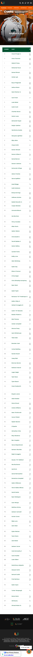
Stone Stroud (15, 403)
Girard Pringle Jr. (16, 54)
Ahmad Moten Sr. (16, 605)
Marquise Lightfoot (17, 135)
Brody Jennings (16, 192)
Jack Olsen (15, 525)
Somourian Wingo (17, 168)
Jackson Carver (16, 546)
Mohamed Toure (16, 67)
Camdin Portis (16, 251)
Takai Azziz (15, 337)
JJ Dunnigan (15, 276)
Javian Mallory (16, 246)
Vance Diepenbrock (17, 445)
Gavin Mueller (15, 555)
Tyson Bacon (15, 381)
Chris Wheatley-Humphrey (19, 280)
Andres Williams (16, 408)
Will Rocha (15, 601)
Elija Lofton (15, 140)
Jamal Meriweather (17, 473)
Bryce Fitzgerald (16, 82)
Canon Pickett (16, 417)
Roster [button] (30, 7)
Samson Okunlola (17, 449)
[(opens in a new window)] (7, 619)
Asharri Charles (16, 174)
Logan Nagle (15, 372)
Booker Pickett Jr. (16, 314)
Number (6, 49)
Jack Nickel (15, 540)
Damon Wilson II (16, 154)
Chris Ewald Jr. (16, 236)
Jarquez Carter (16, 570)
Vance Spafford (16, 178)
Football (3, 8)
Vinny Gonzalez (16, 221)
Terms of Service (24, 640)
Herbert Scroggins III (17, 305)
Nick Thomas (15, 319)
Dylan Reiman (16, 531)
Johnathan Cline (16, 431)
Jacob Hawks (15, 492)
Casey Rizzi (15, 358)
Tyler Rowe (15, 377)
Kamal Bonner (16, 159)
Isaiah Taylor (15, 291)
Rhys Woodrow (16, 435)
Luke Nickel (15, 102)
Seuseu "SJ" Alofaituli (17, 460)
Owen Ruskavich (16, 386)
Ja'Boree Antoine (16, 197)
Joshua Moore (15, 87)
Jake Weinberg (16, 261)
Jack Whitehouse (16, 333)
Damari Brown (16, 72)
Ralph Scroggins (16, 454)
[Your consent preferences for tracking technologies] (2, 654)
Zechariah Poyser (16, 121)
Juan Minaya (15, 502)
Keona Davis (15, 596)
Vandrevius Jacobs (17, 130)
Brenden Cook (16, 343)
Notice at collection (7, 655)
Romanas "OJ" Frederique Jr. (20, 296)
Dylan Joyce (15, 584)
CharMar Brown (16, 111)
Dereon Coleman (16, 163)
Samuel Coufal (16, 574)
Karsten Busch (16, 353)
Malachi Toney (16, 63)
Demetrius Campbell (17, 478)
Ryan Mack (15, 285)
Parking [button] (16, 7)
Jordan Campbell (16, 324)
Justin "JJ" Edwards (17, 310)
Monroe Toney (15, 328)
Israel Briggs (15, 184)
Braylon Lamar (16, 394)
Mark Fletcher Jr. (16, 92)
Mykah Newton (16, 421)
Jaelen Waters (16, 231)
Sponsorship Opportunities (11, 641)
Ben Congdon (15, 440)
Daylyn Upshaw (16, 125)
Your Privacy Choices (12, 652)
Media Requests (21, 639)
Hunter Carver (16, 516)
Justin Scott (15, 107)
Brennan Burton (16, 363)
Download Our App (24, 641)
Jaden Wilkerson (16, 483)
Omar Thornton (16, 58)
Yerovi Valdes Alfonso (17, 487)
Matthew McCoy (16, 507)
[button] (31, 3)
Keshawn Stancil (16, 367)
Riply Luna (14, 521)
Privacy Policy (15, 640)
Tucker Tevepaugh (17, 590)
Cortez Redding (16, 349)
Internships (13, 639)
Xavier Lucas (15, 116)
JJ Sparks (14, 426)
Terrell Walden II (16, 241)
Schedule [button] (24, 7)
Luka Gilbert (15, 559)
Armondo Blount (16, 210)
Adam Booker (15, 398)
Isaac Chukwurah (16, 412)
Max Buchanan (16, 464)
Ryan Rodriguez (16, 497)
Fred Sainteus (15, 579)
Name (13, 49)
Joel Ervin (14, 469)
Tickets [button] (10, 7)
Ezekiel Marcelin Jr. (17, 202)
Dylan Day (14, 266)
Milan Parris (15, 226)
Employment (6, 639)
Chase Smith (15, 145)
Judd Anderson (16, 188)
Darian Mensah (16, 149)
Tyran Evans (15, 536)
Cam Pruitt (15, 97)
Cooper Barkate (16, 205)
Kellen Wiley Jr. (16, 301)
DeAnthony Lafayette (18, 565)
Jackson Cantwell (16, 512)
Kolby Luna (15, 256)
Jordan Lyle (15, 77)
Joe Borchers (15, 216)
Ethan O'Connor (16, 271)
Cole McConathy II (17, 551)
